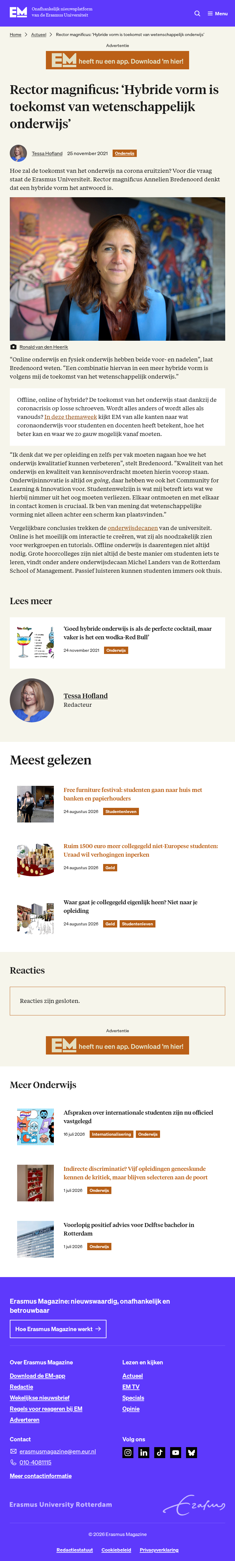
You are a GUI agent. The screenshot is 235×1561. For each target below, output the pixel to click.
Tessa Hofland (47, 153)
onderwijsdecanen (133, 528)
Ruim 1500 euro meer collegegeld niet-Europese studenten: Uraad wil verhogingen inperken (141, 850)
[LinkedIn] (143, 1452)
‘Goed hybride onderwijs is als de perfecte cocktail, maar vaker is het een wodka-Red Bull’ (138, 633)
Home (15, 34)
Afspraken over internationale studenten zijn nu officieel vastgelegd (138, 1117)
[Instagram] (127, 1452)
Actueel (38, 34)
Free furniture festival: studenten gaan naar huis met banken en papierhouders (133, 794)
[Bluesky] (191, 1452)
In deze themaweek (70, 416)
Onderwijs (124, 153)
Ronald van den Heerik (44, 347)
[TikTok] (159, 1452)
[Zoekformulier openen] (197, 13)
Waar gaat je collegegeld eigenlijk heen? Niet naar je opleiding (130, 906)
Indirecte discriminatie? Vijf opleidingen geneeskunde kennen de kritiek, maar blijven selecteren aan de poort (136, 1173)
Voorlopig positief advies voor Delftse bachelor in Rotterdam (129, 1229)
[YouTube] (175, 1452)
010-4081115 (35, 1462)
